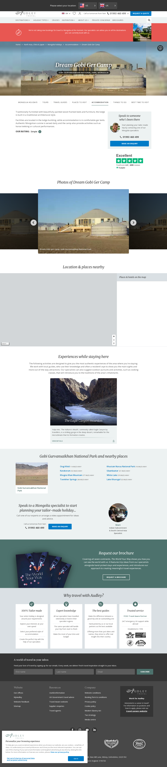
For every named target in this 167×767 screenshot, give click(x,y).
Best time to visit (140, 102)
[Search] (149, 20)
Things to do (119, 102)
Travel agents (55, 710)
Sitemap (17, 706)
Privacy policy (90, 701)
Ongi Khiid (65, 466)
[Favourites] (74, 13)
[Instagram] (79, 729)
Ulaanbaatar (112, 470)
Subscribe (145, 672)
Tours (45, 102)
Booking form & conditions (96, 697)
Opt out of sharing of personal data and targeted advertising (21, 759)
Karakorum (65, 470)
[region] (58, 309)
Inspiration (67, 20)
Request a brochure (116, 577)
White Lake (112, 475)
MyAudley (18, 697)
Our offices (18, 693)
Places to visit (79, 102)
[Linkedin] (94, 729)
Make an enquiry (130, 143)
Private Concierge (101, 20)
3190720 (102, 761)
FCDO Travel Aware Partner (135, 616)
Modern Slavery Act (93, 710)
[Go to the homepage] (26, 13)
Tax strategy (90, 715)
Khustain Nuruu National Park (121, 466)
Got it (76, 758)
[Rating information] (39, 131)
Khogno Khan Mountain (71, 475)
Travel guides (60, 102)
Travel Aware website (58, 701)
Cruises (56, 20)
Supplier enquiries (56, 706)
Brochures (118, 20)
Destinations (22, 20)
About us (82, 20)
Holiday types (40, 20)
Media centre (90, 719)
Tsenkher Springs (68, 479)
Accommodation (100, 102)
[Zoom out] (114, 340)
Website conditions (93, 693)
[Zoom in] (114, 336)
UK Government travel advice (61, 697)
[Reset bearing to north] (114, 343)
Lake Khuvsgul (113, 479)
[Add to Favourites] (160, 48)
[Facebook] (72, 729)
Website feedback (21, 701)
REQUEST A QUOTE (141, 13)
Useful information (57, 693)
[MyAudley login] (79, 13)
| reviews (128, 165)
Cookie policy (90, 706)
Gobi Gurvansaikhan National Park (31, 489)
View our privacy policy (59, 752)
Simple (34, 131)
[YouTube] (87, 729)
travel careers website (136, 711)
